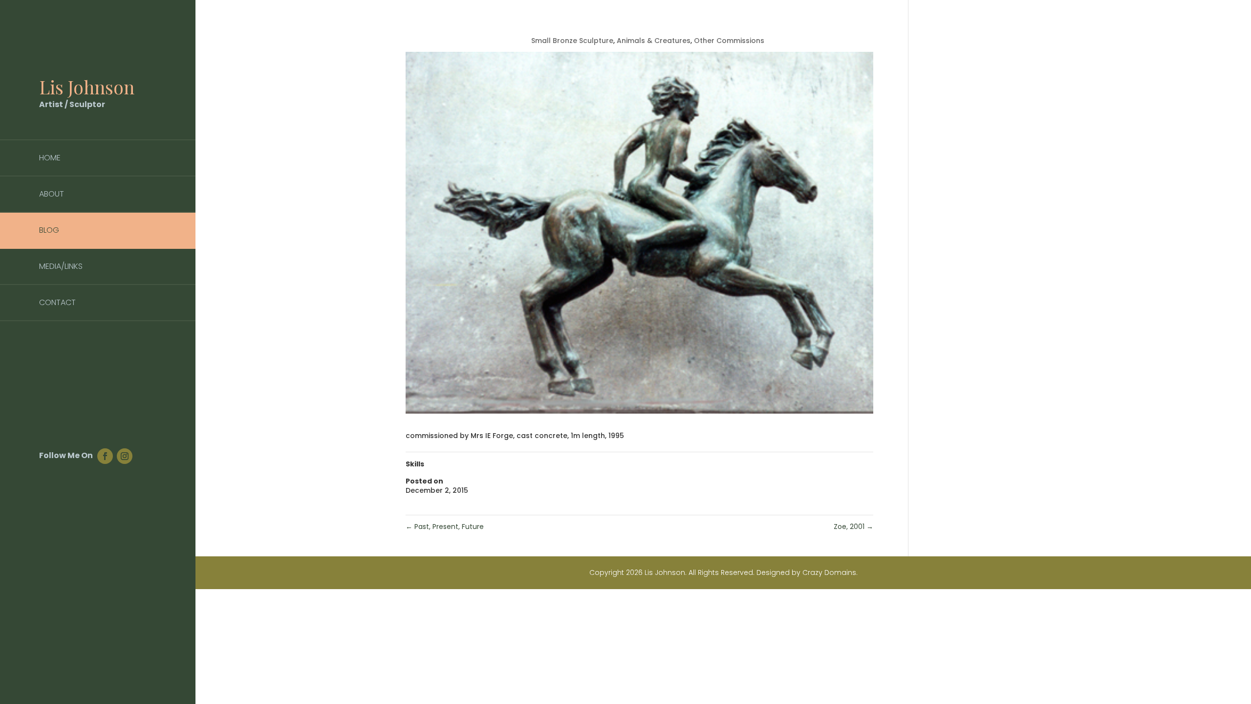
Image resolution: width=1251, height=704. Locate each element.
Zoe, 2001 (853, 526)
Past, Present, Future (445, 526)
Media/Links (61, 266)
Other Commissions (729, 40)
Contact (57, 302)
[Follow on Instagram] (124, 456)
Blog (49, 230)
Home (50, 157)
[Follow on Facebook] (105, 456)
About (51, 193)
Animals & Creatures (653, 40)
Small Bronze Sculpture (572, 40)
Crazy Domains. (830, 572)
